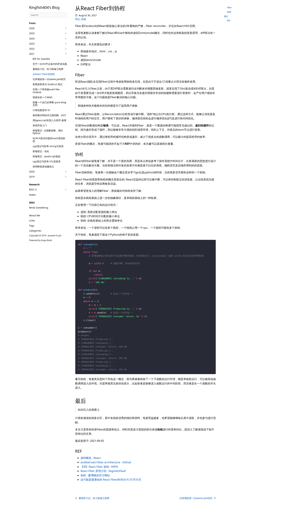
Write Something (38, 207)
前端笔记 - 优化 (41, 151)
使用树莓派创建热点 (43, 166)
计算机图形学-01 (41, 110)
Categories (35, 230)
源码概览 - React (91, 458)
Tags (31, 225)
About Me (34, 215)
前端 (83, 19)
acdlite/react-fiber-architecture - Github (106, 462)
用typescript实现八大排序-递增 (49, 120)
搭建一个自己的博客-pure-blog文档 (49, 104)
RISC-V (33, 189)
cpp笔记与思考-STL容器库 (47, 161)
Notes (32, 194)
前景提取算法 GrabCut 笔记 (47, 84)
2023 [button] (32, 43)
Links (32, 220)
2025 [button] (32, 33)
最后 (226, 16)
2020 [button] (32, 171)
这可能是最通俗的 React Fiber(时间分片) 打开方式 (111, 479)
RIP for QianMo (41, 58)
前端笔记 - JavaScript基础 (46, 156)
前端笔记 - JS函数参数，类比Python (48, 132)
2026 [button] (32, 28)
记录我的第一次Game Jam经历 (49, 79)
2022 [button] (32, 48)
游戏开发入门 (40, 125)
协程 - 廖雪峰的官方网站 (95, 475)
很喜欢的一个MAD (42, 97)
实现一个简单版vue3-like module (46, 91)
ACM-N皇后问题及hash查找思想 (49, 140)
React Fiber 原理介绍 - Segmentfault (103, 471)
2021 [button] (32, 53)
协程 (229, 11)
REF (228, 20)
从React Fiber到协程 (44, 74)
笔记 (77, 19)
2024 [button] (32, 38)
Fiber (229, 7)
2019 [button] (32, 176)
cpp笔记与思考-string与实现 (48, 146)
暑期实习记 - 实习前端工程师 (48, 69)
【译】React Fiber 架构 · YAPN (99, 467)
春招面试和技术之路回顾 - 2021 (49, 115)
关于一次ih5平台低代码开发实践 (50, 64)
